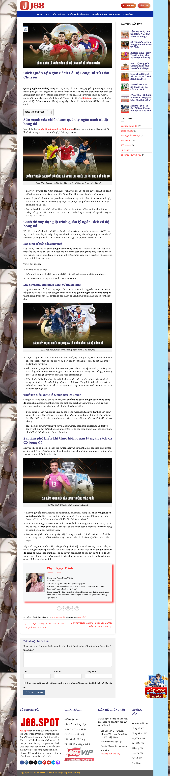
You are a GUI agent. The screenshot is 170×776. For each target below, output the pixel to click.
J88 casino (126, 140)
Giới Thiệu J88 (58, 14)
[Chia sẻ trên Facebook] (59, 608)
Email (57, 672)
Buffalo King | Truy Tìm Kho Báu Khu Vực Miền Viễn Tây (140, 55)
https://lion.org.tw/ (110, 753)
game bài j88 (127, 131)
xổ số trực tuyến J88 (131, 155)
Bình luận (28, 650)
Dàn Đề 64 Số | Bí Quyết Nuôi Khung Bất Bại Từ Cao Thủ (140, 108)
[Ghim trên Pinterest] (72, 608)
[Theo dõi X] (35, 762)
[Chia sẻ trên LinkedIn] (77, 608)
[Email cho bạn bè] (68, 608)
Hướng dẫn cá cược (77, 14)
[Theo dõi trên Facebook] (22, 762)
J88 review (114, 14)
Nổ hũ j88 (125, 150)
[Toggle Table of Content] (48, 112)
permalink (82, 617)
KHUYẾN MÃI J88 (99, 14)
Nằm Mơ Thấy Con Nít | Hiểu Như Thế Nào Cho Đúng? (140, 34)
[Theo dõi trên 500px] (53, 762)
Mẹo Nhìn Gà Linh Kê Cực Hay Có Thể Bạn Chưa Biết (140, 76)
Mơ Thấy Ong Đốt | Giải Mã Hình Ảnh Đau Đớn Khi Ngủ (140, 65)
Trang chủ (42, 14)
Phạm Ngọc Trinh (60, 568)
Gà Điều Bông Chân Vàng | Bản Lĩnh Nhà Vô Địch (141, 44)
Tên (25, 672)
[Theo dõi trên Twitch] (58, 762)
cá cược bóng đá (58, 617)
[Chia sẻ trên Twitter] (63, 608)
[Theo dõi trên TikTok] (31, 762)
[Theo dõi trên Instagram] (26, 762)
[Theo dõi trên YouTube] (49, 762)
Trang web (90, 672)
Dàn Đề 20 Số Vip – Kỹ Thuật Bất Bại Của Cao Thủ (140, 87)
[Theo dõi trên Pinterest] (44, 762)
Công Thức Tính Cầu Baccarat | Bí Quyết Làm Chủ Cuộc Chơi (141, 97)
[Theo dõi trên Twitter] (40, 762)
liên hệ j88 (128, 14)
